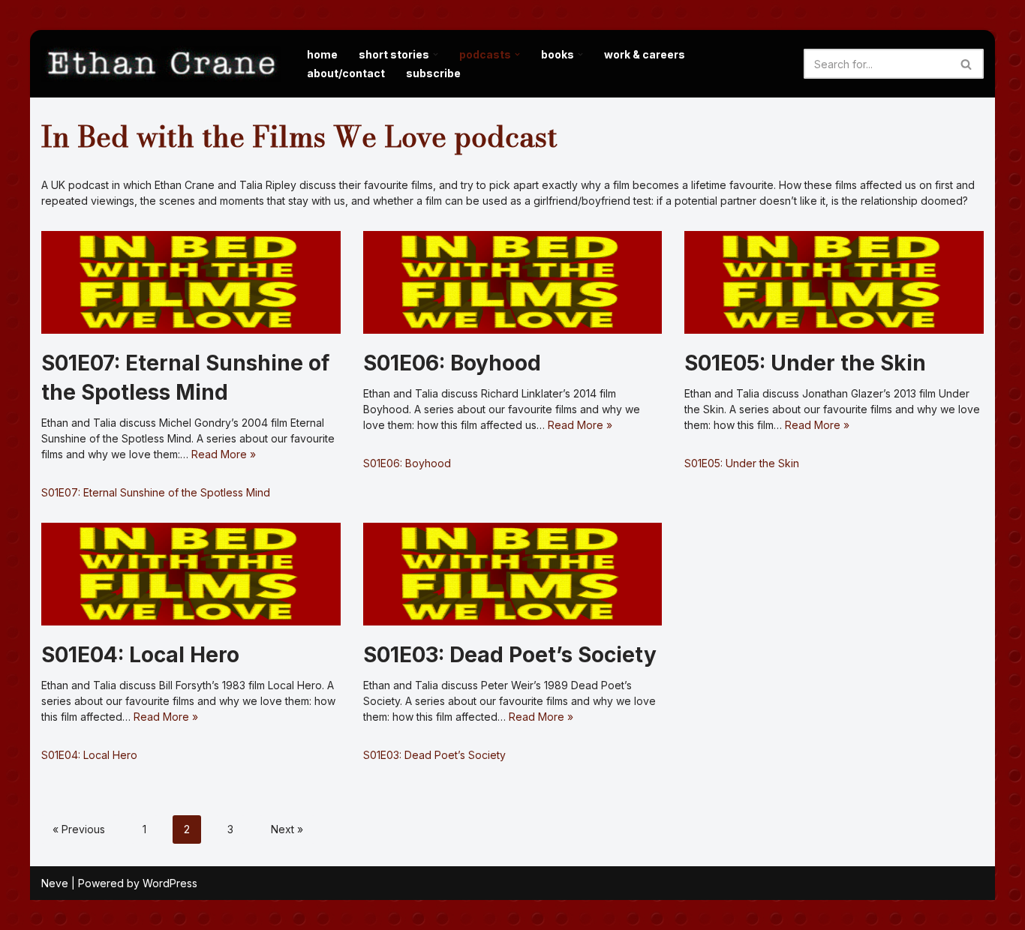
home (322, 54)
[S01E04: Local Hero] (191, 574)
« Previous (79, 829)
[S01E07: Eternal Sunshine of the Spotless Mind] (191, 282)
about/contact (346, 73)
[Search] (967, 64)
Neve (54, 883)
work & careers (644, 54)
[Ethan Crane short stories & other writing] (161, 64)
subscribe (433, 73)
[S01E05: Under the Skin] (834, 282)
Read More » (223, 454)
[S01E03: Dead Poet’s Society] (513, 574)
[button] (435, 54)
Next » (287, 829)
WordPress (170, 883)
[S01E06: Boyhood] (513, 282)
